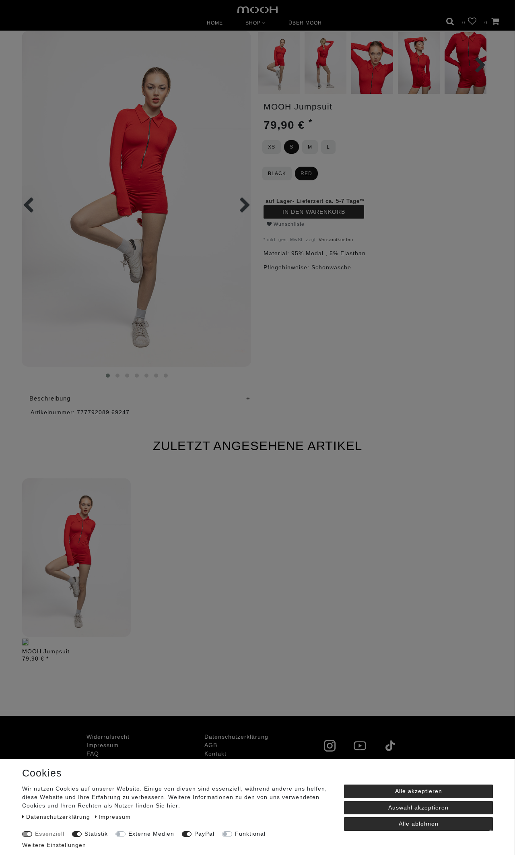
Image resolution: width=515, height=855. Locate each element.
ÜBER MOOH (305, 23)
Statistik (96, 833)
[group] (76, 557)
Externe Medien (151, 833)
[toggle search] (450, 21)
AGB (210, 745)
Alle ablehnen (419, 823)
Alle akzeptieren (418, 791)
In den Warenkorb (313, 212)
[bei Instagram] (337, 747)
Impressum (103, 745)
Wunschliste (288, 224)
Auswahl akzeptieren (418, 807)
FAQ (93, 753)
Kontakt (215, 753)
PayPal (204, 833)
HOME (215, 23)
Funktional (250, 833)
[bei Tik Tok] (397, 747)
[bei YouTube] (367, 747)
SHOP (253, 23)
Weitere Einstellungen (54, 845)
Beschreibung (49, 398)
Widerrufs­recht (108, 736)
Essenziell (49, 833)
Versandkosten (336, 239)
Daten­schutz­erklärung (236, 736)
